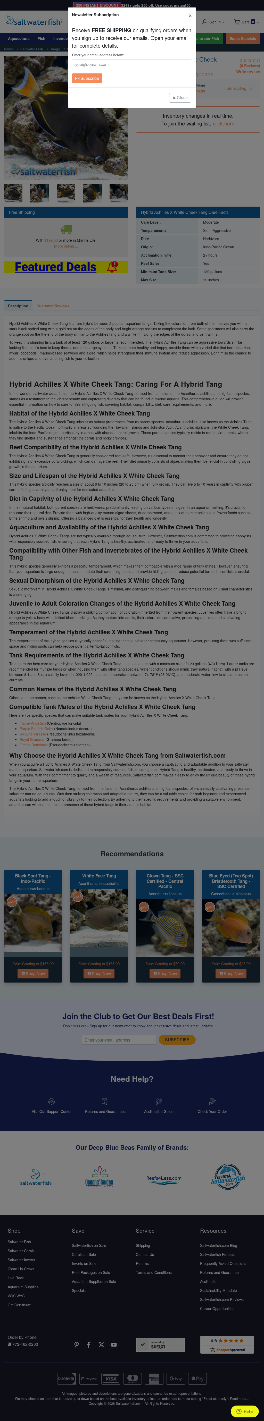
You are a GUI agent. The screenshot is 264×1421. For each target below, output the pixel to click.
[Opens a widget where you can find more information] (244, 1412)
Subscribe (89, 78)
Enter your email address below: (98, 54)
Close (182, 97)
